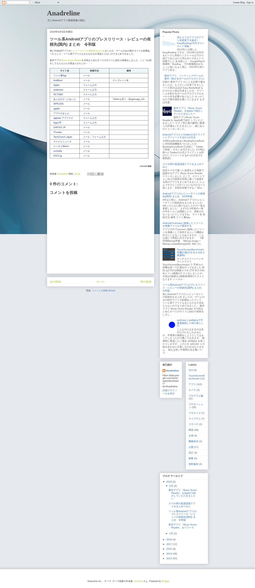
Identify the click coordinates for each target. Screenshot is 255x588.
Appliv (56, 85)
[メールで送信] (89, 174)
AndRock (58, 80)
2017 (169, 544)
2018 (169, 539)
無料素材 (193, 464)
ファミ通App (59, 75)
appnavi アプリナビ (63, 118)
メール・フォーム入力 (94, 137)
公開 (191, 447)
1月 (171, 533)
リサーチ (193, 424)
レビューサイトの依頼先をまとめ (88, 50)
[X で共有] (95, 174)
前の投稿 (145, 281)
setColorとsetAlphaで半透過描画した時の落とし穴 (190, 323)
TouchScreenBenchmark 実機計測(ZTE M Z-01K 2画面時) (191, 252)
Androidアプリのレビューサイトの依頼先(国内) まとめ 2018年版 (184, 195)
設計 (191, 452)
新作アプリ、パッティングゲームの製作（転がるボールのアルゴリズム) (184, 77)
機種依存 (193, 441)
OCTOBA (58, 94)
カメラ (192, 390)
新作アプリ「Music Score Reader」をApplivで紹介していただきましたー (188, 111)
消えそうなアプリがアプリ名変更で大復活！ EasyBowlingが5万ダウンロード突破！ (190, 41)
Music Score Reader (71, 60)
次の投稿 (55, 281)
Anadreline (63, 13)
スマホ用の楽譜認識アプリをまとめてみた (182, 505)
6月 (171, 485)
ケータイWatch (61, 146)
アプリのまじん (61, 113)
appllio (56, 108)
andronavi (58, 89)
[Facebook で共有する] (99, 174)
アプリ (192, 384)
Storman (138, 581)
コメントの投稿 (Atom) (103, 290)
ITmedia (57, 132)
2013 (169, 558)
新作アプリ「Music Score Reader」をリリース (183, 526)
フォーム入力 (90, 85)
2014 (169, 553)
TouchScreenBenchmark (197, 377)
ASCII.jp (57, 155)
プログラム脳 (196, 395)
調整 (191, 458)
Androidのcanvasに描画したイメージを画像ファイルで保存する (183, 224)
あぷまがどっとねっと (64, 99)
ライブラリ (195, 418)
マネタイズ (195, 412)
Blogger (165, 581)
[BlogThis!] (92, 174)
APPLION (58, 103)
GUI (191, 370)
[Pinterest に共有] (102, 174)
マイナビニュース (62, 141)
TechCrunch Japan (62, 137)
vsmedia (57, 151)
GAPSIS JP (59, 127)
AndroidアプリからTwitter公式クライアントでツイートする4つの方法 (184, 136)
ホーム (100, 281)
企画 (191, 435)
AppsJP (57, 122)
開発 (191, 429)
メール (86, 75)
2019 (169, 481)
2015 (169, 548)
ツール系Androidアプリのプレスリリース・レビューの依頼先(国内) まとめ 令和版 (184, 287)
